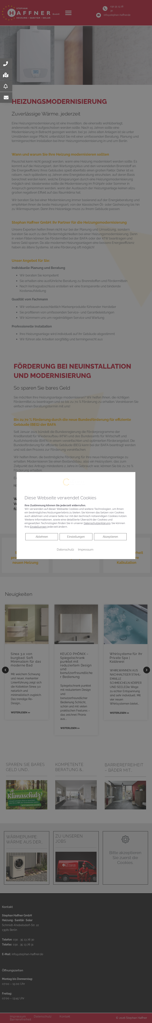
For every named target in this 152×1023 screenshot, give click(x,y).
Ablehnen (41, 536)
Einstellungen (76, 536)
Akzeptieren (110, 536)
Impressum (85, 549)
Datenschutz (65, 549)
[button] (6, 63)
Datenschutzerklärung (97, 523)
